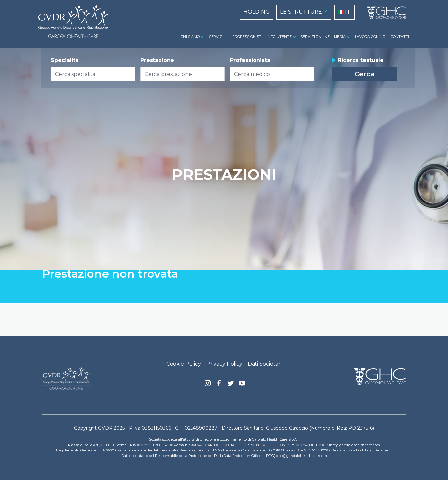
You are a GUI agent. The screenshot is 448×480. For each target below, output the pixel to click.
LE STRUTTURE (301, 12)
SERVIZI (216, 36)
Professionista (250, 60)
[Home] (383, 12)
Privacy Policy (224, 364)
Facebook (219, 385)
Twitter (230, 386)
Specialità (65, 60)
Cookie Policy (183, 364)
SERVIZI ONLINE (315, 36)
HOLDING (256, 12)
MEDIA (340, 36)
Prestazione (157, 60)
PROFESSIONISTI (247, 36)
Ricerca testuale (361, 60)
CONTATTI (400, 36)
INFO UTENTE (279, 36)
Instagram (208, 385)
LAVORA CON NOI (370, 36)
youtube (242, 384)
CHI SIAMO (190, 36)
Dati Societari (265, 364)
